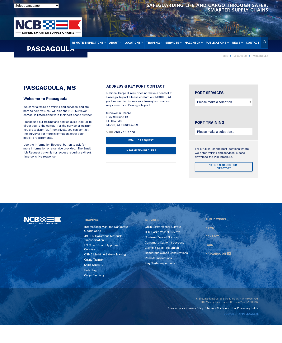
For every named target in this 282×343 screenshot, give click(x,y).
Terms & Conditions (218, 308)
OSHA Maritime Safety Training (105, 254)
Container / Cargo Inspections (164, 242)
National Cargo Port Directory (224, 167)
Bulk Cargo (91, 270)
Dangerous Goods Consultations (166, 252)
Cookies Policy (176, 308)
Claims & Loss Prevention (162, 247)
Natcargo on (215, 253)
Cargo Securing (94, 275)
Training (153, 42)
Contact (252, 42)
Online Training (94, 259)
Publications (216, 42)
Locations (133, 42)
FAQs (209, 244)
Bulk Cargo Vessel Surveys (162, 232)
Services (172, 42)
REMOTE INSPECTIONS (88, 42)
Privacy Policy (196, 308)
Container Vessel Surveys (162, 237)
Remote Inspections (158, 258)
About (114, 42)
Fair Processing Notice (245, 308)
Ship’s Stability (93, 264)
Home (224, 56)
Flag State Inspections (160, 263)
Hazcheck (192, 42)
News (236, 42)
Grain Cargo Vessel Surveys (163, 226)
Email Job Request (141, 140)
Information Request (141, 150)
